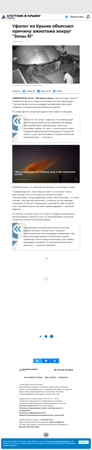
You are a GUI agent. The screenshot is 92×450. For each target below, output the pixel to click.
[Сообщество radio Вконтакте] (46, 361)
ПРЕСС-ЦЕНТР (50, 378)
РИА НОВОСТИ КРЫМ (33, 378)
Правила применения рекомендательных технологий (41, 415)
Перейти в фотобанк (37, 85)
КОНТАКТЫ (63, 378)
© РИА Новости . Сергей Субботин (21, 85)
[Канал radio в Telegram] (37, 361)
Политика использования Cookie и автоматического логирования (41, 409)
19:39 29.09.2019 (17, 41)
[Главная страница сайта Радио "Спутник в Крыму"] (21, 16)
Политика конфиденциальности (32, 413)
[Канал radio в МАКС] (54, 361)
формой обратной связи (29, 427)
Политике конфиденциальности (58, 441)
